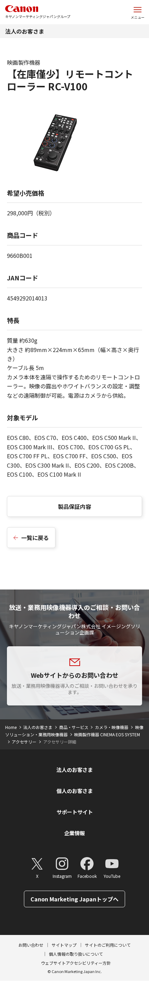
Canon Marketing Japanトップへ (74, 899)
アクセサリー (24, 742)
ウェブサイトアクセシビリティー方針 (76, 963)
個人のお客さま (74, 790)
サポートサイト (74, 812)
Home (11, 727)
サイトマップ (64, 945)
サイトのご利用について (108, 945)
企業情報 (74, 833)
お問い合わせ (30, 945)
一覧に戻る (35, 537)
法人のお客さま (24, 31)
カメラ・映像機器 (111, 727)
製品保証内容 (74, 506)
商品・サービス (73, 727)
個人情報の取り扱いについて (76, 954)
